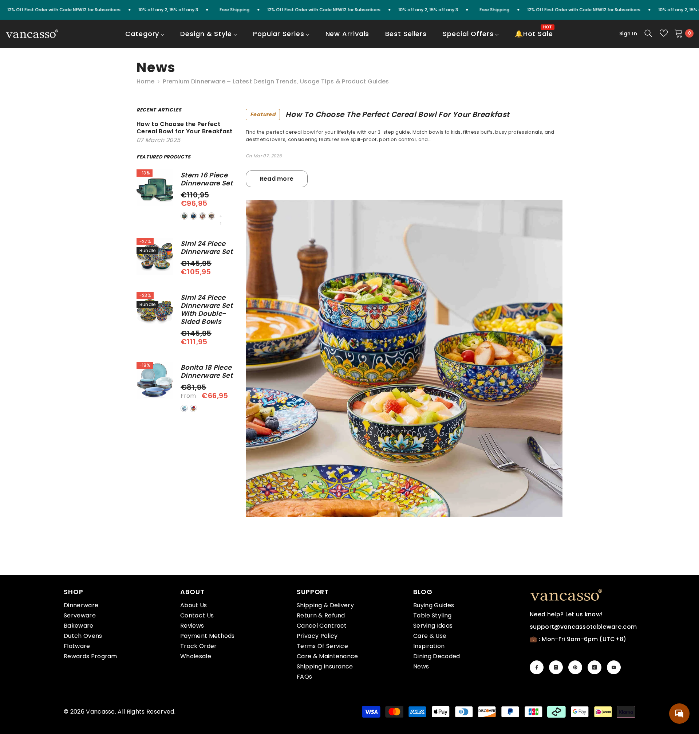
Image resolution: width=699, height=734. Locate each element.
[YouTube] (614, 667)
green (184, 216)
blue (193, 216)
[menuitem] (144, 39)
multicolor (193, 408)
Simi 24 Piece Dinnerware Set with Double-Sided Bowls (207, 310)
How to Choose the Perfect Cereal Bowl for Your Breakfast (380, 114)
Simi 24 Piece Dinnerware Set (207, 248)
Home (145, 81)
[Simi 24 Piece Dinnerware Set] (155, 256)
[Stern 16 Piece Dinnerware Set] (155, 187)
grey (211, 216)
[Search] (648, 33)
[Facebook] (537, 667)
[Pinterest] (575, 667)
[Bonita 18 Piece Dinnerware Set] (155, 380)
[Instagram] (556, 667)
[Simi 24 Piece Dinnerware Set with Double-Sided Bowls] (155, 310)
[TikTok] (594, 667)
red (202, 216)
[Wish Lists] (664, 33)
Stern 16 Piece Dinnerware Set (207, 179)
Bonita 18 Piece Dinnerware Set (207, 372)
